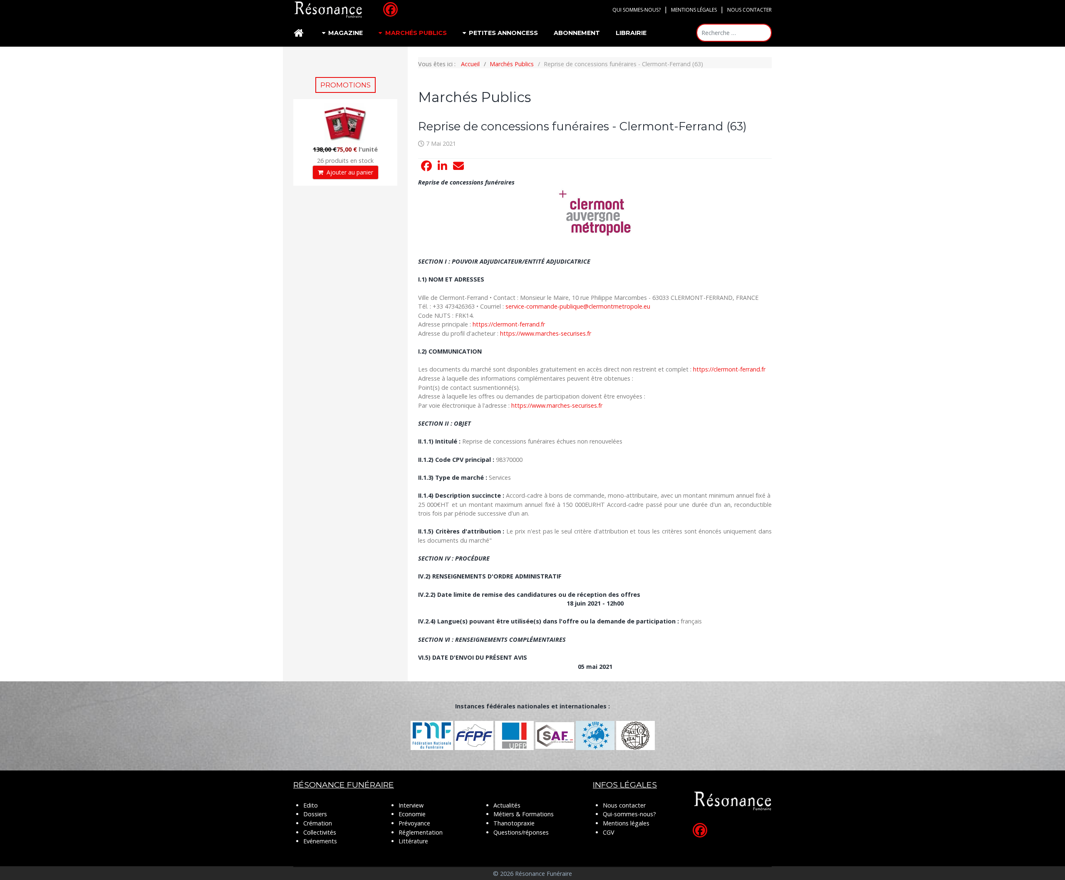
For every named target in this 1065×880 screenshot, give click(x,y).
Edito (310, 805)
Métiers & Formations (523, 814)
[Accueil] (300, 33)
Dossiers (315, 814)
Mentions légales (694, 9)
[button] (426, 166)
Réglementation (421, 832)
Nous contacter (749, 9)
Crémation (317, 823)
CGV (608, 832)
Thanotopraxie (514, 823)
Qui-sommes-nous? (629, 814)
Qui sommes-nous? (636, 9)
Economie (412, 814)
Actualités (506, 805)
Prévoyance (414, 823)
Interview (411, 805)
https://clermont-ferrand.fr (509, 324)
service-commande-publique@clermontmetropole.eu (577, 306)
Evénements (320, 841)
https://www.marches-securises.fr (545, 333)
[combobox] (734, 33)
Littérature (413, 841)
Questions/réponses (521, 832)
